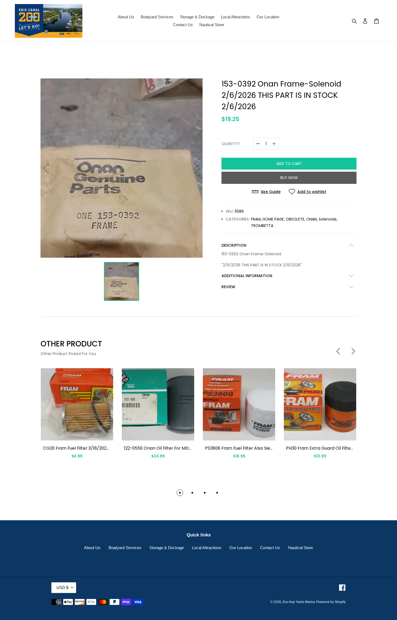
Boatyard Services (125, 547)
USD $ (62, 587)
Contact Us (270, 547)
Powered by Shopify (331, 602)
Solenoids (328, 219)
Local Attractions (206, 547)
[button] (180, 493)
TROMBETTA (262, 225)
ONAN (311, 219)
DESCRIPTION (233, 245)
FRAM (256, 219)
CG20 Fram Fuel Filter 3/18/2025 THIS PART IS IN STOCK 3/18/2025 (110, 448)
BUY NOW (289, 177)
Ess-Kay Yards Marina (299, 602)
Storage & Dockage (166, 547)
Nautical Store (300, 547)
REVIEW (228, 287)
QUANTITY (230, 143)
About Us (92, 547)
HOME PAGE (273, 219)
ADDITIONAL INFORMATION (246, 275)
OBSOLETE (295, 219)
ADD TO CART (289, 163)
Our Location (240, 547)
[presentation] (338, 351)
